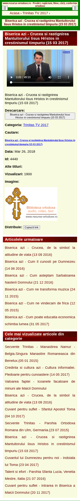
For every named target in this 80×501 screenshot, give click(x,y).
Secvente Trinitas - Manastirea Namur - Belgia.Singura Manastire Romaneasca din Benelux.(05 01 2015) (40, 354)
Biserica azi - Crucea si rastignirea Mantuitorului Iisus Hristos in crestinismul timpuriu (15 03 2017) (40, 116)
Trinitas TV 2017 (36, 125)
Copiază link (31, 227)
